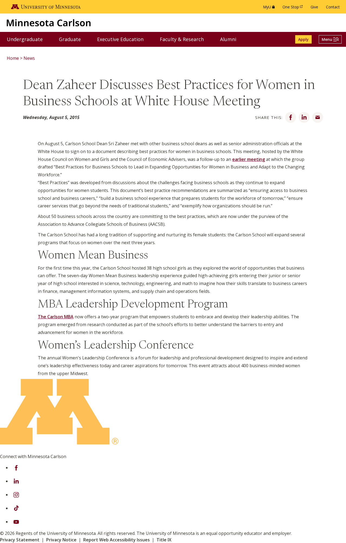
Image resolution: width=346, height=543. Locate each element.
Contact (333, 6)
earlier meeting (248, 159)
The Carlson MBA (56, 317)
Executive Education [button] (123, 39)
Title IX (164, 540)
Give (314, 6)
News (29, 58)
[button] (330, 39)
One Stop (293, 8)
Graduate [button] (73, 39)
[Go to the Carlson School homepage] (49, 22)
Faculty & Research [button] (185, 39)
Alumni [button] (231, 39)
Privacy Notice (61, 540)
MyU (270, 8)
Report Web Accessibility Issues (116, 540)
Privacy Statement (19, 540)
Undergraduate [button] (28, 39)
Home (13, 58)
